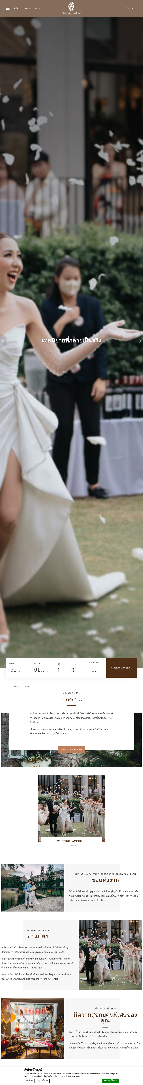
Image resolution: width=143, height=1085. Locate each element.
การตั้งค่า (29, 1081)
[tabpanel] (71, 342)
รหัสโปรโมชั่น (94, 663)
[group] (71, 812)
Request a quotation (71, 749)
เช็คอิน (12, 664)
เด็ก (74, 664)
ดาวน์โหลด (71, 846)
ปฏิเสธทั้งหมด (43, 1081)
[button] (130, 8)
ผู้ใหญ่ (60, 664)
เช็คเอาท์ (36, 664)
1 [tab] (4, 665)
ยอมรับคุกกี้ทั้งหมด (110, 1081)
